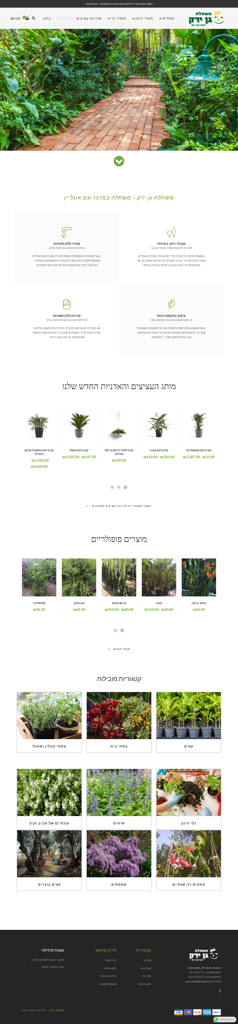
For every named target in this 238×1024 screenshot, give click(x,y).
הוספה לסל (205, 596)
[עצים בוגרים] (49, 853)
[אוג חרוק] (79, 577)
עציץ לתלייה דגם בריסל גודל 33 (119, 451)
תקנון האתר (110, 968)
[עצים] (188, 715)
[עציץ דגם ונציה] (159, 425)
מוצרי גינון (146, 968)
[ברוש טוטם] (119, 577)
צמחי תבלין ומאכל (49, 746)
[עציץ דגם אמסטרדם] (199, 425)
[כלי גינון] (188, 792)
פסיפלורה (39, 602)
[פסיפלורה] (39, 577)
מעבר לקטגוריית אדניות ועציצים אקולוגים (121, 506)
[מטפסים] (119, 853)
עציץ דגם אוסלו (79, 450)
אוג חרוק (79, 602)
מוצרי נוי (146, 976)
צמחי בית (119, 746)
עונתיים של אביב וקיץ (49, 823)
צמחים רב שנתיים (188, 884)
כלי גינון (188, 823)
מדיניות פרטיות (108, 976)
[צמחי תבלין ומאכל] (49, 715)
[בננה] (159, 577)
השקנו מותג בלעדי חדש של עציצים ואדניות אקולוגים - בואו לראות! (119, 3)
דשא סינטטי (144, 984)
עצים (188, 746)
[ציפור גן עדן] (199, 577)
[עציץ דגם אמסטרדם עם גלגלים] (39, 425)
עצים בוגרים (49, 884)
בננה (159, 602)
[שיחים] (119, 792)
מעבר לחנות (121, 649)
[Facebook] (220, 991)
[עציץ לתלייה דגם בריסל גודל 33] (119, 425)
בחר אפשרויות (204, 443)
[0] (27, 18)
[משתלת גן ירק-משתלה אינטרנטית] (206, 18)
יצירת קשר (110, 960)
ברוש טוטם (119, 602)
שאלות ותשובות (107, 984)
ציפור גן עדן (199, 602)
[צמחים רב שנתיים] (188, 853)
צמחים (147, 960)
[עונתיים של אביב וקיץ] (49, 792)
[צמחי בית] (119, 715)
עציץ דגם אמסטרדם (198, 450)
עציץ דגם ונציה (159, 450)
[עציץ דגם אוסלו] (79, 425)
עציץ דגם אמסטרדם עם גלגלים (39, 451)
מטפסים (119, 884)
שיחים (119, 823)
